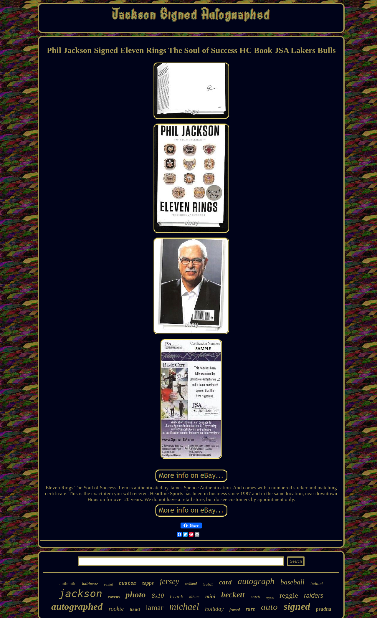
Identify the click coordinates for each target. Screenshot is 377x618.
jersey (169, 581)
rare (250, 609)
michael (184, 606)
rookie (116, 608)
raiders (313, 595)
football (208, 584)
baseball (292, 582)
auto (269, 607)
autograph (256, 581)
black (176, 596)
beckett (233, 594)
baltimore (90, 583)
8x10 (158, 595)
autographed (77, 606)
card (225, 582)
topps (148, 583)
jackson (80, 593)
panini (108, 584)
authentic (67, 583)
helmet (316, 583)
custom (127, 583)
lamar (154, 607)
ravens (114, 597)
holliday (214, 609)
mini (210, 596)
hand (135, 609)
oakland (191, 584)
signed (297, 606)
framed (234, 610)
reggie (289, 595)
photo (135, 594)
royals (270, 597)
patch (255, 597)
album (194, 597)
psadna (323, 609)
